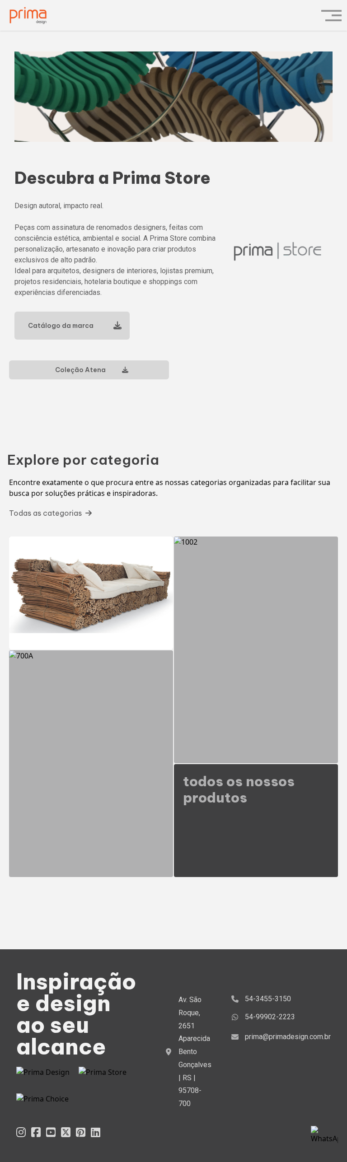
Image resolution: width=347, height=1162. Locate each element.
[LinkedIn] (95, 1132)
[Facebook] (36, 1132)
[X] (65, 1132)
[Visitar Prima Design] (43, 1075)
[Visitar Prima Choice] (42, 1101)
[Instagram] (21, 1132)
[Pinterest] (80, 1132)
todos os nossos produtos (239, 789)
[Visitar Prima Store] (103, 1075)
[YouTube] (51, 1132)
